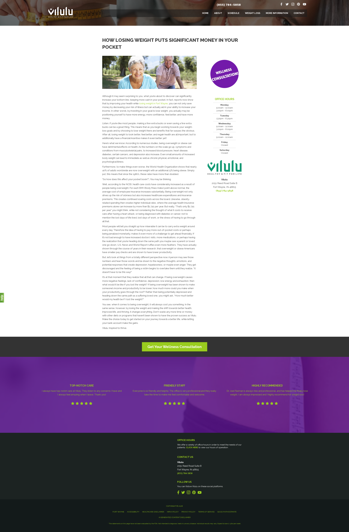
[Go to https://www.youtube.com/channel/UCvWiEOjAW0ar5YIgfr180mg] (304, 4)
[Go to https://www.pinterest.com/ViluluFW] (298, 4)
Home (205, 13)
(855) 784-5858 (229, 4)
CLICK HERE (192, 447)
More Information (277, 13)
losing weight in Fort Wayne (153, 103)
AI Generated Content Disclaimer (175, 517)
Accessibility (133, 512)
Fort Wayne (118, 512)
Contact (299, 13)
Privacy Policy (188, 512)
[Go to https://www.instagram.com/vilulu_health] (292, 5)
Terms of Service (206, 512)
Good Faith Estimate (227, 512)
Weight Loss (252, 13)
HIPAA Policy (173, 512)
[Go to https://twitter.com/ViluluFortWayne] (287, 4)
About (218, 13)
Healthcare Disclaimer (153, 512)
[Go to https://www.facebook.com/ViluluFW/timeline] (281, 4)
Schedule (233, 13)
